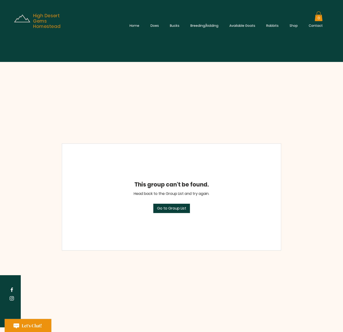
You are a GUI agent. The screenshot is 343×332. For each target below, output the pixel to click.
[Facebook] (12, 290)
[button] (319, 16)
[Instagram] (12, 298)
